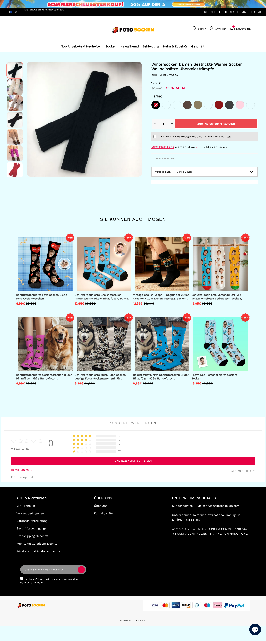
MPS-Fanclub (25, 506)
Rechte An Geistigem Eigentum (38, 543)
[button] (32, 119)
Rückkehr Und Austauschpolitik (38, 551)
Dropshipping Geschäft (32, 536)
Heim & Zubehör (175, 46)
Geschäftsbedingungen (32, 528)
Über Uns (100, 506)
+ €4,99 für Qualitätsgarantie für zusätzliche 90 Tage (194, 136)
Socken (110, 46)
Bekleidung (151, 46)
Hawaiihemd (129, 46)
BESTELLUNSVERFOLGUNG (240, 12)
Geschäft (198, 46)
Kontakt (209, 12)
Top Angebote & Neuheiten (81, 46)
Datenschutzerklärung (31, 521)
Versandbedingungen (31, 513)
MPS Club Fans (162, 147)
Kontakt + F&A (104, 513)
